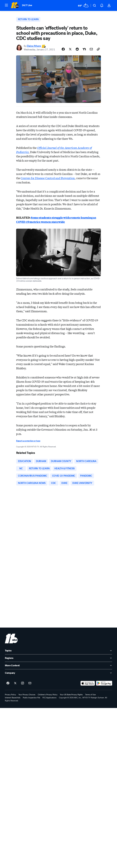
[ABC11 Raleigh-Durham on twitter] (15, 683)
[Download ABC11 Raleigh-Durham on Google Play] (104, 683)
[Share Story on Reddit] (77, 49)
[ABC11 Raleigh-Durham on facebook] (8, 683)
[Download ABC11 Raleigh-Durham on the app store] (87, 683)
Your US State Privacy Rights (71, 695)
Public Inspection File (31, 698)
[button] (6, 5)
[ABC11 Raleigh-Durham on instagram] (23, 683)
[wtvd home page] (11, 638)
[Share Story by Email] (91, 49)
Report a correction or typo (28, 440)
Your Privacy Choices (26, 695)
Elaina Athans (34, 46)
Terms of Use (90, 695)
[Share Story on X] (70, 49)
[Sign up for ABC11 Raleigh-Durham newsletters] (30, 683)
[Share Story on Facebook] (63, 49)
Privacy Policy (10, 695)
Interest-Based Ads (12, 698)
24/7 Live (27, 5)
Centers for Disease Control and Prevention (48, 178)
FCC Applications (50, 698)
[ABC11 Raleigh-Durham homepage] (15, 5)
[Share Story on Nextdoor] (84, 49)
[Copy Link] (98, 49)
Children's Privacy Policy (47, 695)
